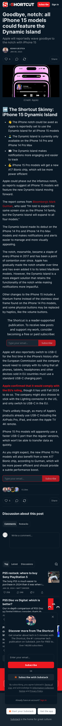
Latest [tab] (14, 564)
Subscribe (44, 4)
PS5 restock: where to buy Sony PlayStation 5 (20, 575)
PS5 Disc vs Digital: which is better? (21, 602)
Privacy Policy (36, 691)
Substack (15, 719)
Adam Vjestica (17, 48)
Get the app (46, 711)
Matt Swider (23, 588)
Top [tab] (6, 564)
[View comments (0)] (17, 59)
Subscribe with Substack (33, 677)
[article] (31, 582)
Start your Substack (23, 711)
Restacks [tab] (23, 523)
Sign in (55, 4)
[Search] (56, 564)
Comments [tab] (10, 523)
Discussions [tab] (27, 564)
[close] (52, 616)
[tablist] (16, 524)
